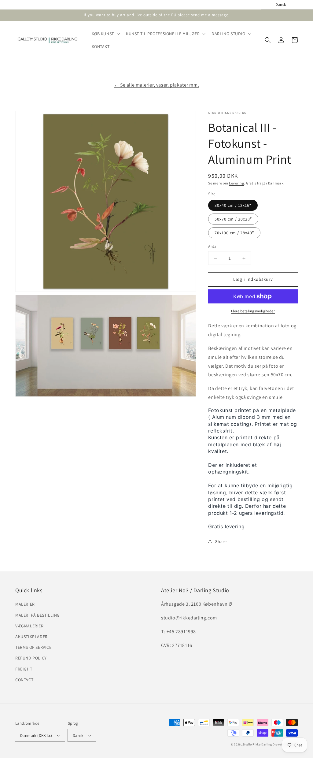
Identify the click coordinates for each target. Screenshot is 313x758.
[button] (105, 33)
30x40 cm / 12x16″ (233, 205)
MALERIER (25, 604)
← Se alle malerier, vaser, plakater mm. (156, 85)
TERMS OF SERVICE (33, 647)
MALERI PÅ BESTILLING (37, 615)
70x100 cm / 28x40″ (234, 233)
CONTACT (24, 679)
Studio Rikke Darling (257, 744)
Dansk (78, 735)
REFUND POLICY (31, 658)
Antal (212, 246)
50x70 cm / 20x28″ (233, 219)
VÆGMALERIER (29, 626)
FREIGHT (23, 669)
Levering (236, 183)
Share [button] (220, 541)
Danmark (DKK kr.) (36, 735)
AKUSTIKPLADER (31, 636)
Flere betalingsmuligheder (253, 311)
